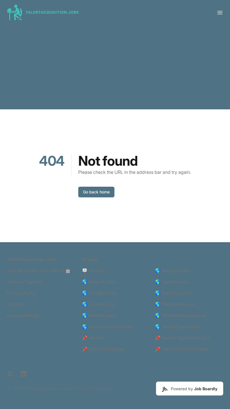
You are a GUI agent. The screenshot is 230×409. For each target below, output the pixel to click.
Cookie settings (23, 315)
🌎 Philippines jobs (174, 304)
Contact (15, 304)
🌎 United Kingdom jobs (107, 326)
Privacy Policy (21, 293)
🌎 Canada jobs (171, 282)
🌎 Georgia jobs (99, 293)
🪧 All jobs (93, 270)
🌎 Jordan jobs (98, 304)
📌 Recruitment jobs (103, 349)
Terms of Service (24, 282)
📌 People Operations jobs (182, 338)
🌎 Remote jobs (98, 315)
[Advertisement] (115, 67)
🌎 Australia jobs (172, 270)
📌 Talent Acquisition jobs (182, 349)
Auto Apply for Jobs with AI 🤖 (39, 270)
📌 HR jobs (93, 338)
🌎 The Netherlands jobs (180, 315)
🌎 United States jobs (177, 326)
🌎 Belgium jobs (99, 282)
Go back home (96, 192)
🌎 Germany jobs (173, 293)
